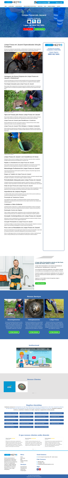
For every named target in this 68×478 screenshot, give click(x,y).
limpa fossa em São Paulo (34, 407)
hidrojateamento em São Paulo (46, 407)
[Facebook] (38, 469)
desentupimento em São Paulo (21, 407)
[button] (4, 442)
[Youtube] (40, 469)
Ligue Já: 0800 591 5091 (34, 25)
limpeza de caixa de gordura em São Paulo (22, 408)
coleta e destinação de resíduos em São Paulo (42, 408)
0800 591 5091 (53, 54)
